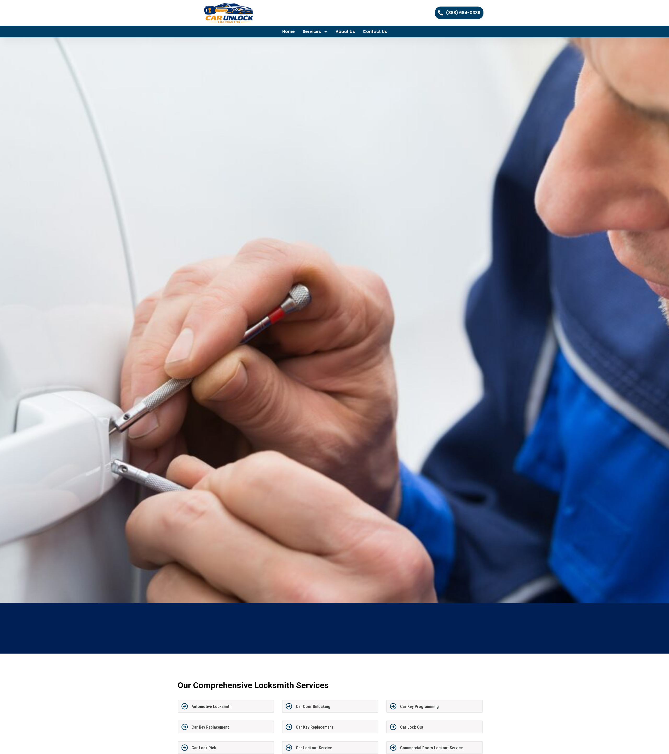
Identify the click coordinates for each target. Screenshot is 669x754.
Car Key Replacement (210, 727)
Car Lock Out (411, 727)
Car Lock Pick (204, 747)
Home (288, 32)
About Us (345, 32)
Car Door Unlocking (313, 706)
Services (312, 32)
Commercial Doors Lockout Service (431, 747)
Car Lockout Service (314, 747)
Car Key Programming (419, 706)
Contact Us (375, 32)
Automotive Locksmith (212, 706)
